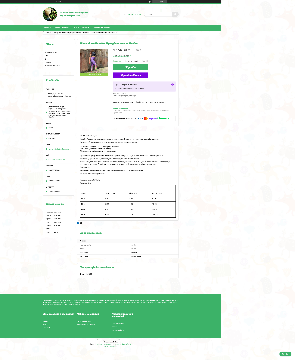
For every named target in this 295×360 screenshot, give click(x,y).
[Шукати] (175, 14)
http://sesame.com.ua (57, 160)
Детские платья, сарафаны (86, 324)
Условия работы (118, 330)
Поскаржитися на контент (104, 344)
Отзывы (48, 62)
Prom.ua (121, 340)
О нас (76, 28)
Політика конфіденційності (122, 344)
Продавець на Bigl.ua (111, 342)
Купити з (127, 75)
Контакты (86, 28)
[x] (81, 223)
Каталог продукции (84, 321)
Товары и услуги (62, 28)
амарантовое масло (157, 300)
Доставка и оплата (102, 28)
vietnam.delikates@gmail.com (60, 149)
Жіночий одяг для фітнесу (71, 32)
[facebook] (78, 223)
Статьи (47, 56)
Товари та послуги (53, 32)
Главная (47, 28)
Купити (130, 67)
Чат (287, 354)
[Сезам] (50, 14)
